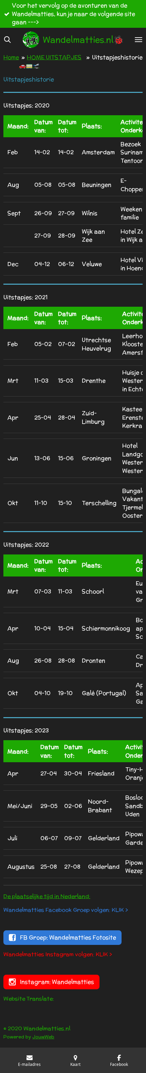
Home (11, 57)
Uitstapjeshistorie (117, 57)
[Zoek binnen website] (7, 40)
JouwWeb (43, 1037)
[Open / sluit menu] (138, 40)
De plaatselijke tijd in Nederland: (46, 896)
